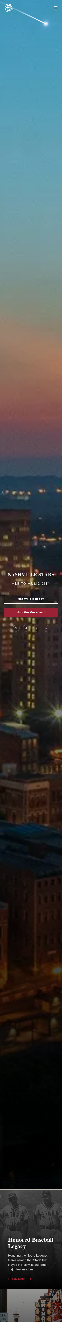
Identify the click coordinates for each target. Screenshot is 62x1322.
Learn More (17, 1279)
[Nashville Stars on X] (16, 628)
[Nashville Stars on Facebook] (26, 628)
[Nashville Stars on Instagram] (36, 628)
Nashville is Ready (31, 598)
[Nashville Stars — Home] (15, 8)
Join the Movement (31, 612)
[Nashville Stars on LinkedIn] (46, 628)
